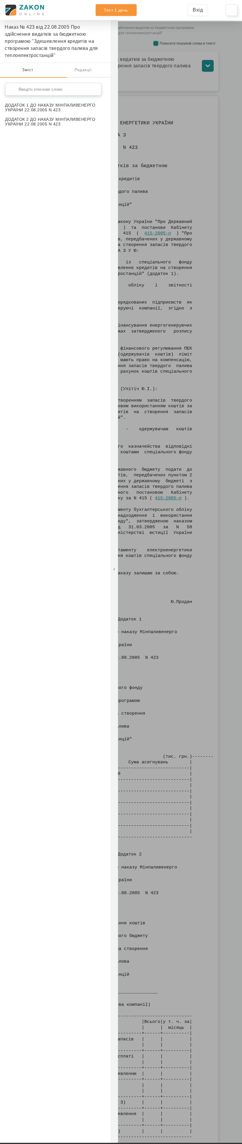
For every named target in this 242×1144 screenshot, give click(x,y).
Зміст (27, 70)
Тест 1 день (116, 10)
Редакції (83, 70)
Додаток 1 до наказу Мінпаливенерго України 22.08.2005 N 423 (50, 107)
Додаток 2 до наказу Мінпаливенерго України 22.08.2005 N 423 (50, 121)
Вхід (198, 9)
